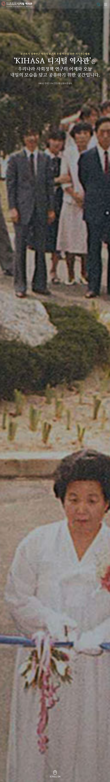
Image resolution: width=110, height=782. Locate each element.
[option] (55, 391)
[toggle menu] (105, 4)
